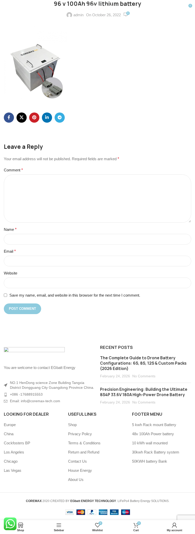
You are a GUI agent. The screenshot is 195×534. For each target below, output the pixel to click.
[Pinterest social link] (34, 117)
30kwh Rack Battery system (155, 452)
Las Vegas (12, 470)
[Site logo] (97, 7)
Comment (13, 170)
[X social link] (22, 117)
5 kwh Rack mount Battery (154, 425)
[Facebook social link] (9, 117)
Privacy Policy (80, 434)
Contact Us (77, 461)
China (8, 434)
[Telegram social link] (60, 117)
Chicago (11, 461)
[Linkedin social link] (47, 117)
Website (10, 273)
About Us (76, 479)
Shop (72, 425)
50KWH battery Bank (149, 461)
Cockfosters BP (17, 443)
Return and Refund (83, 452)
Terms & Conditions (84, 443)
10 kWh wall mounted (150, 443)
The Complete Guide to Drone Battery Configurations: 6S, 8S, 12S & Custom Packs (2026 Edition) (143, 363)
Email (10, 251)
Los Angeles (14, 452)
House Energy (80, 470)
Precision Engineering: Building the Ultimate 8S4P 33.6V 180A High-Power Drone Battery (143, 392)
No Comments (143, 376)
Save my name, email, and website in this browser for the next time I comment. (74, 295)
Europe (10, 425)
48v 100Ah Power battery (153, 434)
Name (10, 229)
